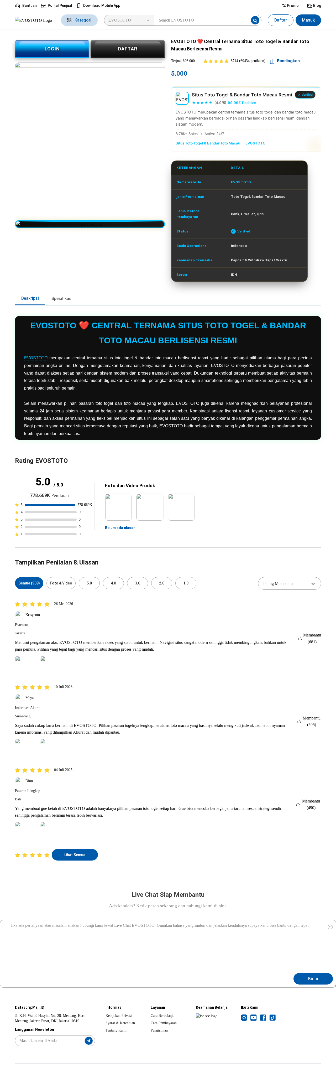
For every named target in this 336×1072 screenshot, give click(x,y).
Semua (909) (29, 583)
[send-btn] (89, 1041)
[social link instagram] (244, 1017)
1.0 (185, 583)
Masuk (308, 20)
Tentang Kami (116, 1030)
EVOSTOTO (255, 143)
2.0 (161, 583)
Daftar (280, 20)
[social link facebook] (263, 1017)
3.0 (137, 583)
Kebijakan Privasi (119, 1016)
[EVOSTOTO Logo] (35, 20)
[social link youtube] (253, 1017)
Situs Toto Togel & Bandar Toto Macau (208, 143)
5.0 (89, 583)
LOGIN (52, 48)
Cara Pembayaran (164, 1023)
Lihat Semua (74, 855)
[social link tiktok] (272, 1017)
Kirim (313, 978)
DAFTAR (127, 48)
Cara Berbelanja (162, 1016)
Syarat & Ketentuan (120, 1023)
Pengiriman (159, 1030)
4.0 (113, 583)
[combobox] (289, 583)
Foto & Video (61, 583)
